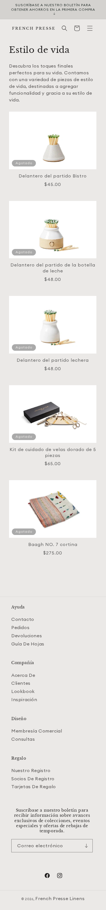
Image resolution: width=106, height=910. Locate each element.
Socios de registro (33, 778)
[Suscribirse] (86, 845)
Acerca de (23, 675)
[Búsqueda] (64, 28)
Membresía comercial (36, 731)
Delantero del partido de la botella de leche (52, 268)
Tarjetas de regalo (33, 786)
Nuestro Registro (31, 770)
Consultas (23, 739)
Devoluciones (26, 635)
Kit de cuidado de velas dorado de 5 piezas (53, 452)
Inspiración (24, 699)
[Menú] (90, 28)
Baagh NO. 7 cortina (52, 544)
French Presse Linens (60, 898)
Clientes (21, 683)
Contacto (22, 619)
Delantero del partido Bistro (53, 176)
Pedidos (20, 627)
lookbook (23, 691)
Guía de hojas (27, 644)
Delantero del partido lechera (53, 360)
